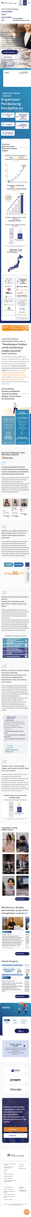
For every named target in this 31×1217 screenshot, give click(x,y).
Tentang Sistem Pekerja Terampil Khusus (9, 1167)
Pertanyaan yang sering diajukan (23, 1190)
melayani (6, 1170)
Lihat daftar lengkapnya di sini (23, 72)
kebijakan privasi (22, 1168)
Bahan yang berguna (8, 1176)
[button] (7, 516)
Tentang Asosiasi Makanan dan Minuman (10, 1164)
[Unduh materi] (15, 1129)
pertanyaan (21, 1164)
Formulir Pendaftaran (22, 1187)
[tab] (7, 1020)
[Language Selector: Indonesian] (16, 3)
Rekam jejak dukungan (9, 1174)
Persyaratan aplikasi (8, 1199)
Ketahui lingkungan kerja (9, 1194)
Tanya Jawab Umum (8, 1178)
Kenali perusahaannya (8, 1189)
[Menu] (29, 3)
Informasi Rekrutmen (8, 1187)
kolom (5, 1172)
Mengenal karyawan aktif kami (9, 1197)
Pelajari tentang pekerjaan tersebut (9, 1192)
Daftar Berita (21, 1166)
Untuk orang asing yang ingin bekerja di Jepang (10, 1181)
